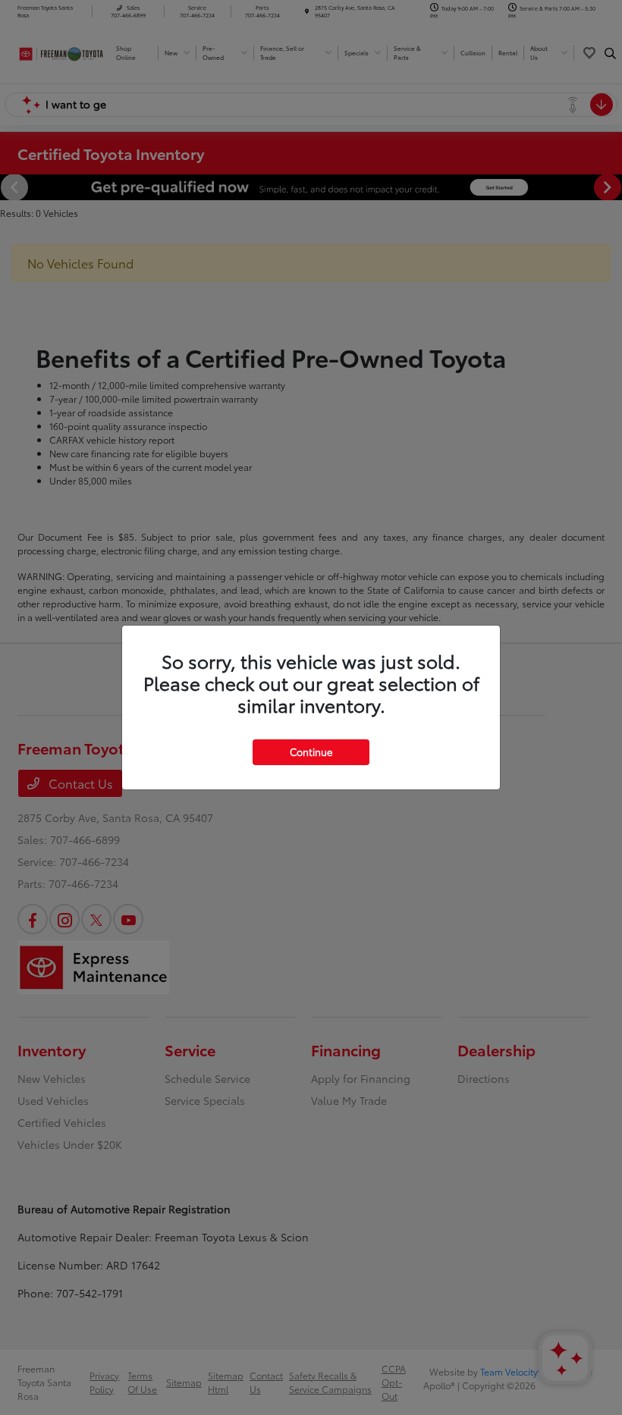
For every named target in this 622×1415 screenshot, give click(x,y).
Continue (311, 751)
